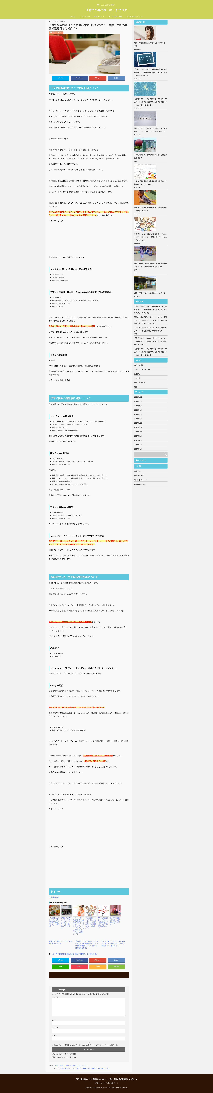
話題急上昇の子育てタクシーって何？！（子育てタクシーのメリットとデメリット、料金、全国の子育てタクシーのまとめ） (150, 320)
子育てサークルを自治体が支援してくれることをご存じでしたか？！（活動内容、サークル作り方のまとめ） (150, 237)
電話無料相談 (80, 954)
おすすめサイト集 (115, 16)
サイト (54, 1035)
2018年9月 (138, 401)
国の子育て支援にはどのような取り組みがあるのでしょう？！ (115, 921)
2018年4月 (138, 410)
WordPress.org (139, 484)
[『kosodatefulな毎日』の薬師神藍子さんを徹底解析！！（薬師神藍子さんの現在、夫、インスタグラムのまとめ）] (145, 59)
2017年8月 (138, 440)
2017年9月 (138, 436)
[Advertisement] (89, 238)
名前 (54, 1020)
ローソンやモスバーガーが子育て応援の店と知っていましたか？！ (150, 209)
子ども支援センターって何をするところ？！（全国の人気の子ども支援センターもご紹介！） (90, 923)
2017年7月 (138, 445)
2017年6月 (138, 449)
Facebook (79, 78)
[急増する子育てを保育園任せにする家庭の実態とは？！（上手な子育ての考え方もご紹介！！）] (145, 253)
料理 (135, 387)
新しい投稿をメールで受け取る (65, 1057)
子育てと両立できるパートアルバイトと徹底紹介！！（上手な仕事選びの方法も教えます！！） (103, 923)
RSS (98, 966)
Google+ (98, 78)
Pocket (79, 966)
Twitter (61, 78)
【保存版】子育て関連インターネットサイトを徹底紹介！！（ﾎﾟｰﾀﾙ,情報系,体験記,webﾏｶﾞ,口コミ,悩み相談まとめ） (87, 944)
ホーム (72, 16)
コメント (55, 997)
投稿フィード (139, 475)
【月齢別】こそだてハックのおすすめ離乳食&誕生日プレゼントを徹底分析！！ (54, 922)
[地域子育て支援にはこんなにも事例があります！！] (145, 33)
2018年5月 (138, 406)
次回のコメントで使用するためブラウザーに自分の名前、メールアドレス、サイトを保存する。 (85, 1045)
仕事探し (137, 374)
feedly (117, 966)
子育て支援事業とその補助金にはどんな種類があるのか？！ (150, 156)
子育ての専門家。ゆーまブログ (106, 10)
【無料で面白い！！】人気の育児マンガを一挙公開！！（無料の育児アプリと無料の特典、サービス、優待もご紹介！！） (150, 102)
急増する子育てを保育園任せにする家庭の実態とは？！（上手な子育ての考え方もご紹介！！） (150, 267)
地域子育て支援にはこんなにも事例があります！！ (60, 942)
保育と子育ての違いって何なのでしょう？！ (71, 1065)
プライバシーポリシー (134, 16)
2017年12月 (138, 423)
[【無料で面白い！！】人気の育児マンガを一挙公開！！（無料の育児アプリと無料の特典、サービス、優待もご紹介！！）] (145, 89)
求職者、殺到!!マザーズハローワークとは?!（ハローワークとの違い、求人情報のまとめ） (66, 923)
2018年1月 (138, 419)
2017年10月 (138, 432)
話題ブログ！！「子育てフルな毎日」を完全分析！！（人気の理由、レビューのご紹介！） (150, 129)
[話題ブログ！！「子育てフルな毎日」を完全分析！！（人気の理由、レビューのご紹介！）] (145, 118)
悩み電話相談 (68, 954)
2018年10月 (138, 397)
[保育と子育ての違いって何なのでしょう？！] (145, 283)
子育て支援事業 (139, 382)
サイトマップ (99, 16)
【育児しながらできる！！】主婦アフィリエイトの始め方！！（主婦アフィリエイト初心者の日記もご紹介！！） (150, 341)
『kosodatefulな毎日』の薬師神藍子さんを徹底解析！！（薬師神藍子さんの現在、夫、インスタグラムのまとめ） (150, 72)
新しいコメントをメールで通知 (65, 1054)
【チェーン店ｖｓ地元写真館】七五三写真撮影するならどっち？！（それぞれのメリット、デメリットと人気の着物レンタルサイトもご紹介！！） (78, 926)
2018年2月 (138, 414)
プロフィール (85, 16)
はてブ (116, 78)
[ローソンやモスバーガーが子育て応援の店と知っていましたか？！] (145, 197)
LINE (60, 966)
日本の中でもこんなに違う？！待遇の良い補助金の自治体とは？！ (85, 1068)
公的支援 (137, 378)
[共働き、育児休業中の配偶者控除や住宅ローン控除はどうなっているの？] (145, 171)
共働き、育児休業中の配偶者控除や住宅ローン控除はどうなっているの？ (150, 182)
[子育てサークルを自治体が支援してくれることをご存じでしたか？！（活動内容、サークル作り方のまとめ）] (145, 224)
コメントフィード (140, 480)
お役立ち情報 (57, 954)
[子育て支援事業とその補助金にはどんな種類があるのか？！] (145, 145)
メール (55, 1028)
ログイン (137, 471)
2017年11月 (138, 427)
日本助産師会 (54, 897)
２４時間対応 (91, 954)
